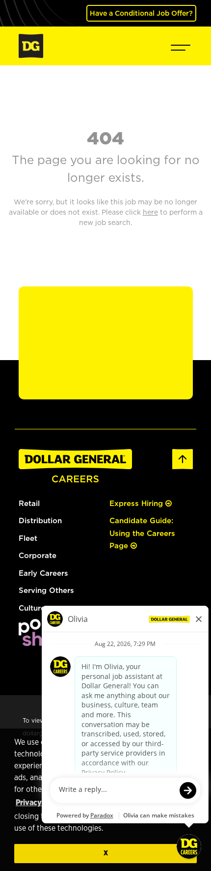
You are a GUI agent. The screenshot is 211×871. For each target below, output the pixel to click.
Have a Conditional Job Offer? (141, 13)
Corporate (37, 555)
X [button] (106, 853)
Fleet (28, 538)
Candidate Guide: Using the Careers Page (142, 533)
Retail (29, 503)
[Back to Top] (182, 458)
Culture (32, 608)
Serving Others (46, 590)
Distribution (40, 520)
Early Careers (43, 573)
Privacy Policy (40, 803)
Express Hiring (137, 503)
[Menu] (180, 45)
